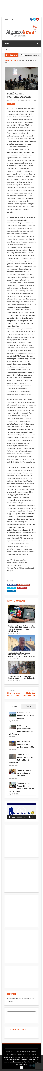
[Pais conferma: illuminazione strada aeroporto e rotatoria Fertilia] (21, 667)
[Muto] (29, 817)
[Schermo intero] (33, 817)
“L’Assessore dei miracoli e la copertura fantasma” (25, 715)
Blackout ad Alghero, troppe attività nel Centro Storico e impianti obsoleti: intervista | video (21, 655)
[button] (21, 811)
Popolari (29, 706)
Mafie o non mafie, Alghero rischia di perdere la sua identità (25, 744)
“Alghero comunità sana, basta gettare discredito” (24, 773)
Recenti (14, 706)
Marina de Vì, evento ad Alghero (29, 694)
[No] (40, 1063)
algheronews (26, 100)
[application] (21, 811)
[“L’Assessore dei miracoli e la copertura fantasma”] (12, 714)
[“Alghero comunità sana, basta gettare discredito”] (12, 772)
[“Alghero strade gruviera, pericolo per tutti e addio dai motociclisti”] (12, 756)
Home (7, 60)
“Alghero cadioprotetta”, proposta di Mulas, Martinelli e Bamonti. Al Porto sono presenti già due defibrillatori (21, 628)
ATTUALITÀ (14, 60)
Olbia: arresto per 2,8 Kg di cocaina (13, 694)
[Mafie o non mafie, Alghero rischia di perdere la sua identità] (12, 743)
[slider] (19, 817)
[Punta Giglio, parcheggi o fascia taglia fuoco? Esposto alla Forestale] (12, 727)
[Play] (10, 817)
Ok (21, 1067)
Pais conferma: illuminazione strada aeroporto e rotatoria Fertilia (21, 677)
